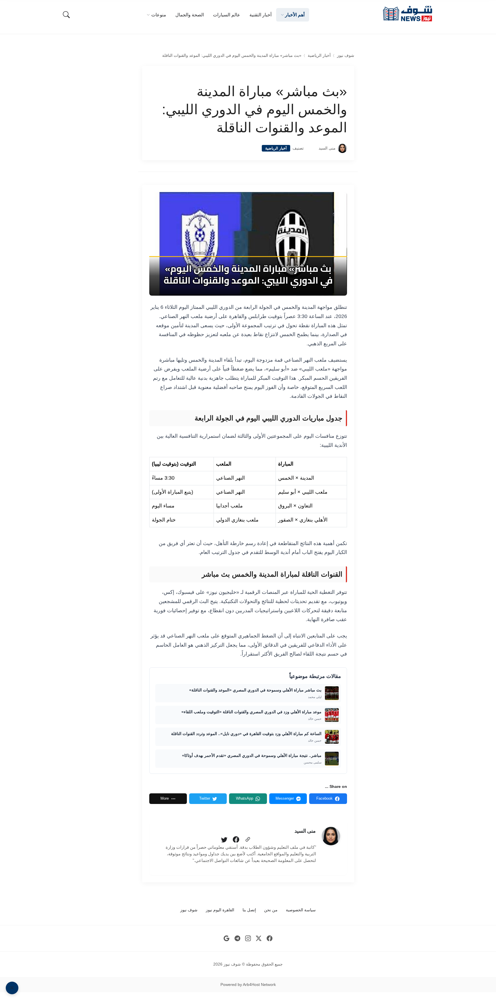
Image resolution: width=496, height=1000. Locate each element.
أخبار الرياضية (319, 55)
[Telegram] (237, 938)
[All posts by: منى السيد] (331, 836)
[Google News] (227, 938)
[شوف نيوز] (407, 14)
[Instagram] (248, 938)
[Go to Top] (12, 988)
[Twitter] (224, 840)
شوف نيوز (345, 55)
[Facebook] (235, 840)
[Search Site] (66, 15)
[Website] (247, 840)
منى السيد (327, 148)
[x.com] (259, 938)
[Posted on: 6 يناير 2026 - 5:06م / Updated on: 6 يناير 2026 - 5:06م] (311, 148)
